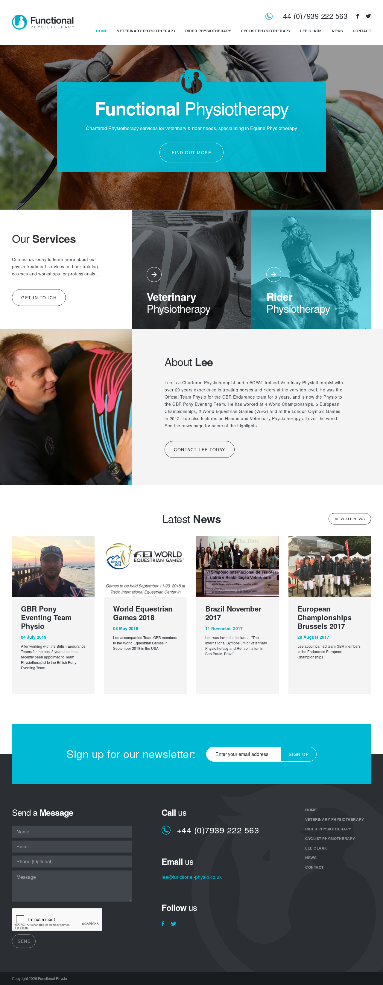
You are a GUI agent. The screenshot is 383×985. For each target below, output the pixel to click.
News (337, 31)
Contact (362, 31)
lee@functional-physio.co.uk (192, 877)
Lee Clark (311, 31)
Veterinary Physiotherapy (146, 31)
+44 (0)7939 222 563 (313, 16)
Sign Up (299, 754)
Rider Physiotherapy (208, 31)
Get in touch (39, 298)
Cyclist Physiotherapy (266, 31)
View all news (350, 518)
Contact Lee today (199, 449)
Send (24, 941)
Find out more (192, 152)
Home (101, 31)
